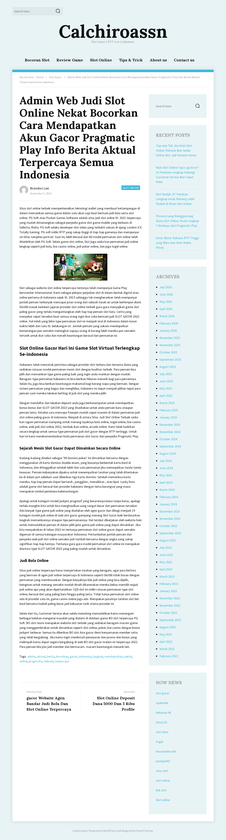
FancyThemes (144, 830)
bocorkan (62, 656)
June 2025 (166, 381)
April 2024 (165, 482)
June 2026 (166, 294)
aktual (41, 656)
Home (40, 77)
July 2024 (165, 461)
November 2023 (169, 519)
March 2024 (167, 490)
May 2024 (165, 475)
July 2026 (165, 287)
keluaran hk (163, 712)
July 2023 (165, 548)
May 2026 (165, 302)
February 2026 (168, 323)
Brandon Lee (39, 188)
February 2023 (168, 584)
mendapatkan (114, 656)
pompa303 (163, 761)
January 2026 (168, 331)
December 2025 (169, 338)
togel (159, 742)
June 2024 (166, 468)
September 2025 (170, 359)
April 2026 (165, 309)
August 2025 (167, 367)
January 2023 (168, 591)
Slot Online (101, 60)
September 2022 (170, 620)
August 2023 (167, 540)
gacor (73, 656)
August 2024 (167, 453)
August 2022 (167, 627)
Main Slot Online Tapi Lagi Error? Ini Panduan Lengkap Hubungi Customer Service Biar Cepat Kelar (177, 174)
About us (158, 60)
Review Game (69, 60)
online (23, 661)
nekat (128, 656)
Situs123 (161, 722)
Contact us (184, 60)
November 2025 (169, 345)
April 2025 (165, 396)
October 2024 (168, 439)
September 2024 (170, 446)
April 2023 (165, 569)
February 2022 (168, 656)
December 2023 (169, 511)
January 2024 (168, 504)
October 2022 (168, 613)
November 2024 (169, 432)
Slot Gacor (55, 77)
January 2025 (168, 417)
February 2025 (168, 410)
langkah (98, 656)
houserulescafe (166, 751)
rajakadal (162, 703)
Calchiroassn (113, 31)
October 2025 (168, 352)
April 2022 (165, 642)
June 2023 (166, 555)
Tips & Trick (131, 60)
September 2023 (170, 533)
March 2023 (167, 576)
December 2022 (169, 598)
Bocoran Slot (37, 60)
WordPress (109, 830)
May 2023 (165, 562)
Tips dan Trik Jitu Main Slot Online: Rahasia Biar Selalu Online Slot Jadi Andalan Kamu (176, 150)
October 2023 (168, 526)
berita (51, 656)
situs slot (162, 771)
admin (31, 656)
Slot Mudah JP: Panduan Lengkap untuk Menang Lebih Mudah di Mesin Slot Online (175, 199)
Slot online (163, 800)
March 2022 (167, 649)
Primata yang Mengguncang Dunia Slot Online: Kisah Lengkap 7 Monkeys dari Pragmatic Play (177, 221)
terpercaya (62, 661)
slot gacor (162, 693)
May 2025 (165, 388)
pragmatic (35, 661)
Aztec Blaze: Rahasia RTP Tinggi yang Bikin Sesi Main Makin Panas (177, 242)
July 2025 (165, 374)
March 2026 (167, 316)
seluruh (48, 661)
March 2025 (167, 403)
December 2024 (169, 425)
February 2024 (168, 497)
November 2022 (169, 605)
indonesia (85, 656)
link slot (161, 790)
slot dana (162, 732)
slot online (163, 780)
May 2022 (165, 634)
